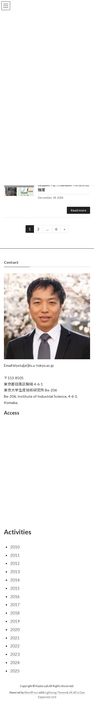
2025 (15, 670)
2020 (15, 629)
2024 (15, 662)
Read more (78, 210)
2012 (15, 563)
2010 (15, 546)
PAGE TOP (86, 678)
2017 (15, 604)
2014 (15, 579)
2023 (15, 653)
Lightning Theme (55, 692)
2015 (15, 588)
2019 (15, 620)
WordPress (31, 692)
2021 (15, 637)
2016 (15, 596)
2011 (15, 555)
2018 (15, 612)
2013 (15, 571)
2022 (15, 645)
